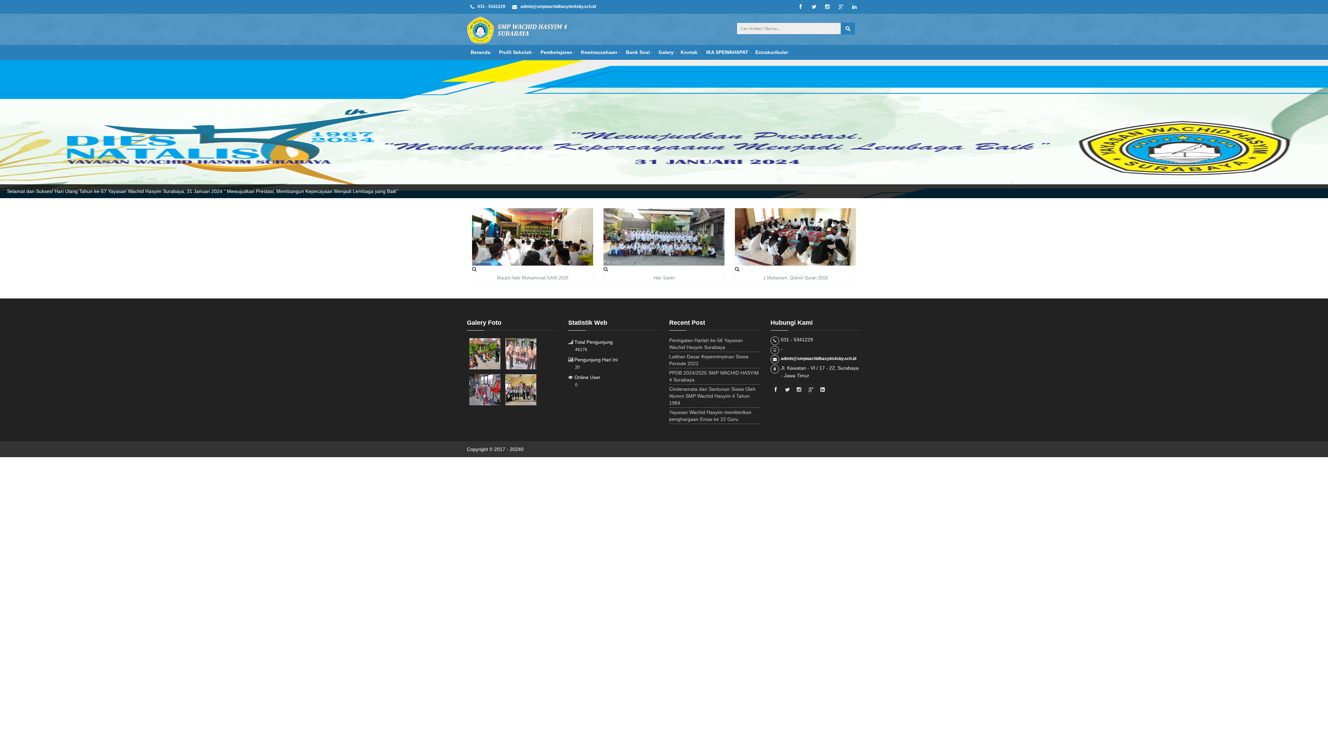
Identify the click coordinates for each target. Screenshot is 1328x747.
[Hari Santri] (605, 269)
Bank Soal (638, 52)
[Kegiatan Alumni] (520, 389)
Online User (586, 377)
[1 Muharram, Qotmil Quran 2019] (737, 269)
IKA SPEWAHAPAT (727, 52)
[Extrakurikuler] (484, 353)
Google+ (841, 6)
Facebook (800, 6)
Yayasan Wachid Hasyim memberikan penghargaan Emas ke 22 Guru (710, 415)
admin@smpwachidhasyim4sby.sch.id (818, 358)
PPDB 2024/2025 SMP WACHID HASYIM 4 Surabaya (714, 376)
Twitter (814, 6)
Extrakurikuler (771, 52)
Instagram (827, 6)
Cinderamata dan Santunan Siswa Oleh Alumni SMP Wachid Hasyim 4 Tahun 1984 (712, 396)
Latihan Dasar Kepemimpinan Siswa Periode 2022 (708, 360)
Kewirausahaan (599, 52)
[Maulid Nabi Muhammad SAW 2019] (474, 269)
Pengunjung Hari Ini (595, 359)
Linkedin (854, 6)
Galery (666, 52)
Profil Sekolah (515, 52)
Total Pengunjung (593, 342)
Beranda (480, 52)
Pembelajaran (556, 52)
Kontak (689, 52)
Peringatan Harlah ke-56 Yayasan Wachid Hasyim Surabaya (706, 344)
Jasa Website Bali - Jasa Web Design (566, 449)
